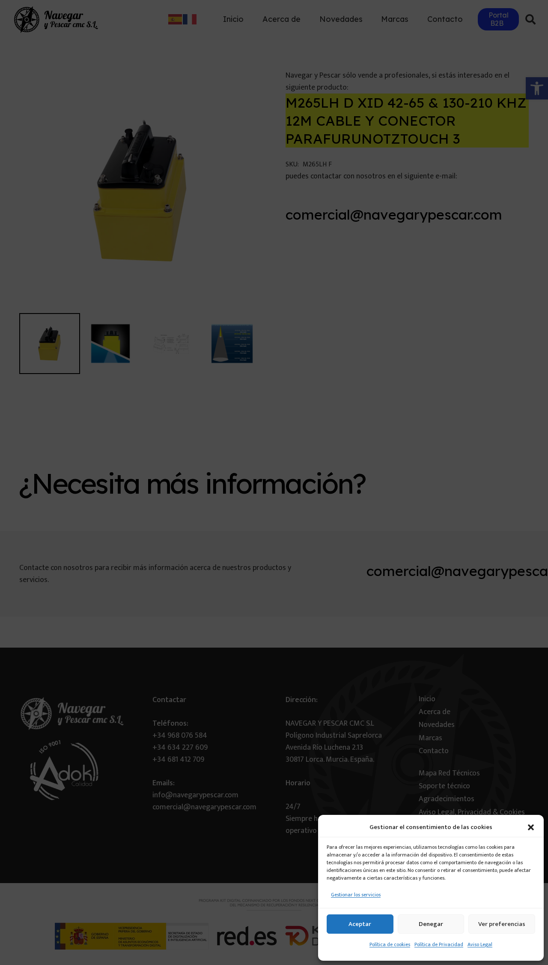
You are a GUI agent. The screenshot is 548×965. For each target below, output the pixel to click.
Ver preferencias (501, 924)
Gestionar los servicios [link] (356, 894)
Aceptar (359, 924)
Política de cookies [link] (389, 944)
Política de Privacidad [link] (438, 944)
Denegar (431, 924)
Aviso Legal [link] (480, 944)
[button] (531, 827)
